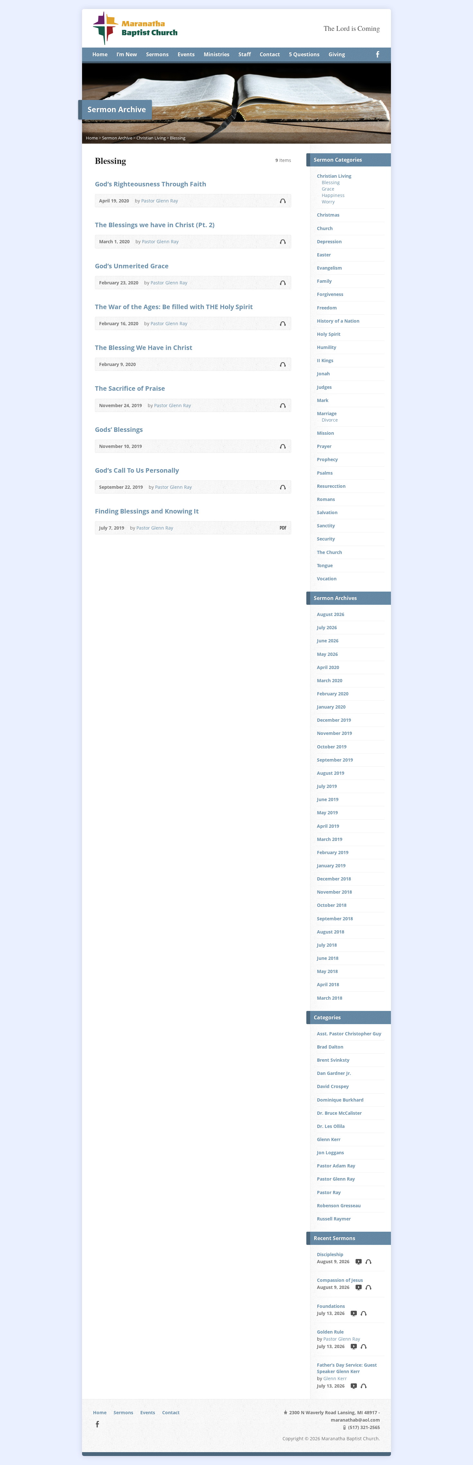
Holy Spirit (328, 334)
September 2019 (335, 760)
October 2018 (332, 905)
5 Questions (304, 54)
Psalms (325, 473)
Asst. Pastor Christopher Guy (349, 1034)
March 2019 (329, 839)
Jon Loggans (330, 1152)
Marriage (327, 413)
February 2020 (332, 694)
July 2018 (327, 945)
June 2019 (328, 799)
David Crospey (333, 1086)
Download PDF (282, 528)
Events (186, 54)
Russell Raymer (334, 1219)
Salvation (327, 512)
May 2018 (327, 971)
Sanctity (326, 526)
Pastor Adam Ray (336, 1166)
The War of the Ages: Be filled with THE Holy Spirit (174, 306)
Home (99, 54)
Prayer (324, 446)
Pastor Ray (329, 1192)
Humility (326, 347)
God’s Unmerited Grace (132, 265)
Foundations (331, 1306)
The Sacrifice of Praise (130, 388)
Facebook (377, 54)
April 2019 (328, 826)
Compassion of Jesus (340, 1280)
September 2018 (335, 919)
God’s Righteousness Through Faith (150, 183)
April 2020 (328, 667)
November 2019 (334, 733)
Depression (329, 241)
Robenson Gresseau (339, 1205)
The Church (329, 552)
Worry (328, 202)
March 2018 (329, 998)
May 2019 (327, 812)
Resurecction (331, 486)
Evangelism (329, 268)
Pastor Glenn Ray (159, 201)
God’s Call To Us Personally (137, 470)
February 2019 (332, 852)
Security (326, 539)
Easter (324, 255)
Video (358, 1261)
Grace (328, 189)
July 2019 (327, 786)
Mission (325, 433)
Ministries (216, 54)
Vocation (327, 579)
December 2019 (334, 720)
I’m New (126, 54)
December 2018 (334, 879)
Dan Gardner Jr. (334, 1073)
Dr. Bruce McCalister (339, 1113)
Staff (244, 54)
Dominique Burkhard (340, 1100)
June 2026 (328, 641)
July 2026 (327, 627)
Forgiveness (330, 294)
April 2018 (328, 984)
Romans (326, 499)
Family (324, 281)
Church (325, 228)
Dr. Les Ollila (331, 1126)
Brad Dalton (330, 1047)
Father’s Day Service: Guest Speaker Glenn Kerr (347, 1368)
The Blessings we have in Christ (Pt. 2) (155, 224)
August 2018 (330, 932)
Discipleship (330, 1254)
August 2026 (330, 614)
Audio (282, 200)
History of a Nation (338, 321)
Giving (337, 54)
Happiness (333, 195)
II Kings (325, 360)
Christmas (328, 215)
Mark (323, 400)
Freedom (327, 308)
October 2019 (332, 747)
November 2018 (334, 892)
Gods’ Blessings (119, 429)
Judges (324, 387)
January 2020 (331, 707)
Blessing (177, 138)
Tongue (325, 565)
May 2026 (327, 654)
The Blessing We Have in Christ (143, 347)
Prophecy (327, 459)
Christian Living (151, 138)
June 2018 (328, 958)
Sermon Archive (117, 138)
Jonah (323, 374)
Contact (270, 54)
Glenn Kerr (328, 1139)
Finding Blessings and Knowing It (147, 510)
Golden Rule (330, 1332)
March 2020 (329, 680)
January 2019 (331, 865)
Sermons (157, 54)
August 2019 (330, 773)
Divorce (330, 420)
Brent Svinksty (333, 1060)
